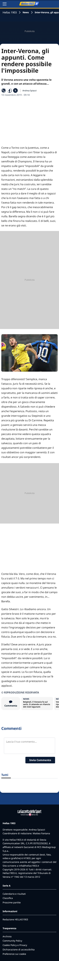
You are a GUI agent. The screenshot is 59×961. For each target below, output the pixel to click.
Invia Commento (40, 760)
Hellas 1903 (10, 12)
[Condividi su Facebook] (9, 90)
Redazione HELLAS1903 (15, 919)
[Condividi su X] (15, 90)
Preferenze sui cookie (14, 953)
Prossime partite (12, 902)
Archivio (7, 936)
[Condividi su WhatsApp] (3, 90)
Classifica (8, 898)
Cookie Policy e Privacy (15, 945)
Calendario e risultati (14, 893)
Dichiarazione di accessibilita (19, 949)
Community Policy (12, 940)
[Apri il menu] (5, 4)
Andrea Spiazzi (29, 90)
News (26, 12)
